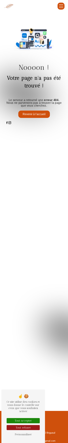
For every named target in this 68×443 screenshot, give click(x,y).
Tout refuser (23, 427)
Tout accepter (23, 420)
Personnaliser (23, 434)
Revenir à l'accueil (34, 114)
